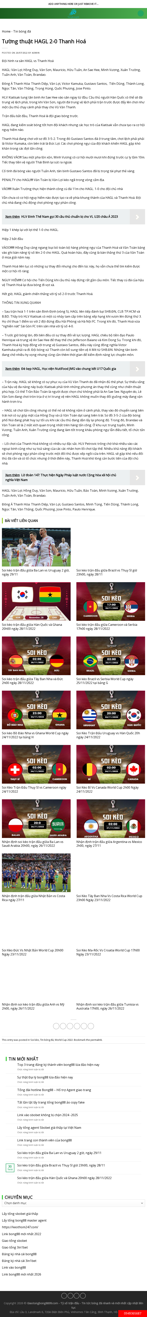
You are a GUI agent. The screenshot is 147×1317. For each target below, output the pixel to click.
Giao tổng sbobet (14, 1241)
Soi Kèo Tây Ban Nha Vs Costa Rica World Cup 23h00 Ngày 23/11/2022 (109, 898)
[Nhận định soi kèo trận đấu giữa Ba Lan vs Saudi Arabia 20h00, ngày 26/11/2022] (36, 818)
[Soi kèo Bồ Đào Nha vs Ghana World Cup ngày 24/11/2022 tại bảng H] (36, 710)
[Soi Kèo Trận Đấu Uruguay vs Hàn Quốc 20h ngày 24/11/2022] (110, 710)
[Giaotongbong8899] (73, 13)
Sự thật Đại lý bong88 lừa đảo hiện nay (45, 1077)
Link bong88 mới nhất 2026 (21, 1274)
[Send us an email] (83, 1296)
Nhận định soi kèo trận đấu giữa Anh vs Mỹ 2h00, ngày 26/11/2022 (33, 1006)
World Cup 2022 (64, 1040)
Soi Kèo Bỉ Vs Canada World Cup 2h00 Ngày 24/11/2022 (107, 789)
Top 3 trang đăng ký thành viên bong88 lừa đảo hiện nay (58, 1065)
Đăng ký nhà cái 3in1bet (19, 1261)
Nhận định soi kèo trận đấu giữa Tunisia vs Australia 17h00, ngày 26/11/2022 (107, 1006)
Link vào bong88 (14, 1268)
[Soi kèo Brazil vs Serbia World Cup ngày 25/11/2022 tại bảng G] (110, 655)
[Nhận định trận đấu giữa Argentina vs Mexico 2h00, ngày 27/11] (110, 818)
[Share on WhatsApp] (56, 1026)
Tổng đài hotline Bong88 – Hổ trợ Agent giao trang (54, 1090)
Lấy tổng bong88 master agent (24, 1220)
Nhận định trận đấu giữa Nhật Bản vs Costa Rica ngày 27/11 (33, 898)
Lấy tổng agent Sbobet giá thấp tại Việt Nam (49, 1128)
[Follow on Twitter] (76, 1296)
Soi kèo (34, 1040)
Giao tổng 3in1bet (15, 1247)
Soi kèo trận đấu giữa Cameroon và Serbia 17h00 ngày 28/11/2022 (106, 627)
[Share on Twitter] (70, 1026)
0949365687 (132, 1313)
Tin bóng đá (22, 31)
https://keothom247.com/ (20, 1227)
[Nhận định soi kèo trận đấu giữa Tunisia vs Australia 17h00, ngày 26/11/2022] (110, 981)
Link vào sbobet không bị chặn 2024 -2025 (47, 1115)
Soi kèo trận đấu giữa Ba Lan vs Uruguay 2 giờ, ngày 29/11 (35, 572)
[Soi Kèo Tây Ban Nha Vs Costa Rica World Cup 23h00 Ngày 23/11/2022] (110, 872)
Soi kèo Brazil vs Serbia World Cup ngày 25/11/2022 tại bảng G (104, 681)
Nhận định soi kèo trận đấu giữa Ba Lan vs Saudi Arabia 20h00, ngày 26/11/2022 (32, 844)
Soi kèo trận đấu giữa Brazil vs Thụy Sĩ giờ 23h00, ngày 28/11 (106, 572)
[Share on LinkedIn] (91, 1026)
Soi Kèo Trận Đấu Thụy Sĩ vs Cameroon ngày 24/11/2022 (34, 789)
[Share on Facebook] (63, 1026)
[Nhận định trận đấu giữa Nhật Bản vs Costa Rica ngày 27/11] (36, 872)
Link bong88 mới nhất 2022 (21, 1234)
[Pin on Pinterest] (84, 1026)
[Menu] (141, 13)
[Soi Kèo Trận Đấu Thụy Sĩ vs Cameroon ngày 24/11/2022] (36, 764)
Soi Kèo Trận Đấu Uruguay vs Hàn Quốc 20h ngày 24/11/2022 (108, 735)
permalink (96, 1040)
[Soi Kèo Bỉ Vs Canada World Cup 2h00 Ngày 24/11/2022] (110, 764)
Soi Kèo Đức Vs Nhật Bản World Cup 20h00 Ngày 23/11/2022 (32, 952)
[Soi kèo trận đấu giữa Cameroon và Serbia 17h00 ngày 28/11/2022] (110, 601)
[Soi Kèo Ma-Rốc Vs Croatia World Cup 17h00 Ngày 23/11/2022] (110, 927)
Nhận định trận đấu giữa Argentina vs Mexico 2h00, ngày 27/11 (109, 844)
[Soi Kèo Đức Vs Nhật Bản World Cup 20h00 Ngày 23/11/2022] (36, 927)
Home (6, 31)
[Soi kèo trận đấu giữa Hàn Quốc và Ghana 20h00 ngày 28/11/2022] (36, 601)
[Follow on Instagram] (70, 1296)
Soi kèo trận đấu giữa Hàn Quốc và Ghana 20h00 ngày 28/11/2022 (32, 627)
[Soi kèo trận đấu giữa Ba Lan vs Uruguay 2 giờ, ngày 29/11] (36, 547)
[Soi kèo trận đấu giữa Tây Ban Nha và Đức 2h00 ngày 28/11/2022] (36, 655)
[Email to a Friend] (77, 1026)
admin (35, 52)
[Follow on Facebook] (64, 1296)
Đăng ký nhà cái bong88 (19, 1254)
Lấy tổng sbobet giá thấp (20, 1214)
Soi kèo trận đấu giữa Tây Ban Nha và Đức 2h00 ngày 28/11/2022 (32, 681)
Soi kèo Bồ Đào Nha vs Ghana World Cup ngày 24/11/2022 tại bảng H (35, 735)
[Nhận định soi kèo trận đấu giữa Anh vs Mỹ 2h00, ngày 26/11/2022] (36, 981)
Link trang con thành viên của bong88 (44, 1140)
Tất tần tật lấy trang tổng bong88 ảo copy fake (51, 1102)
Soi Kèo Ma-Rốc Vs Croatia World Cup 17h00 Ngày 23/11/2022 (108, 952)
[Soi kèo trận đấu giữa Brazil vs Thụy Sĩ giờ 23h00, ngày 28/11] (110, 547)
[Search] (4, 13)
